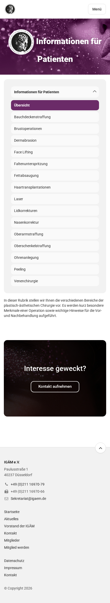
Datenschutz (14, 561)
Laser (18, 199)
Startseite (11, 512)
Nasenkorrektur (26, 222)
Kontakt (10, 533)
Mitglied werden (16, 547)
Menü (97, 9)
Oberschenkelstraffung (32, 246)
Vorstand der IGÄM (19, 526)
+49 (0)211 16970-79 (28, 484)
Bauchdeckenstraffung (32, 117)
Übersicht (22, 105)
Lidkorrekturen (25, 211)
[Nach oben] (100, 448)
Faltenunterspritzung (31, 164)
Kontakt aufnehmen (55, 386)
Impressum (13, 568)
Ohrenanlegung (26, 258)
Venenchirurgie (26, 281)
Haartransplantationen (32, 187)
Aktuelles (11, 519)
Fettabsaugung (26, 175)
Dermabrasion (25, 140)
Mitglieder (12, 540)
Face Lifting (23, 152)
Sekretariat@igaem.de (28, 499)
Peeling (20, 269)
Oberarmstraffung (28, 234)
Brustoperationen (28, 129)
